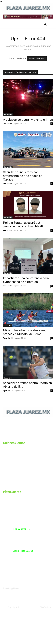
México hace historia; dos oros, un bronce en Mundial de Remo (26, 332)
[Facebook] (4, 437)
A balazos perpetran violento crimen (28, 119)
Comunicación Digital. (42, 609)
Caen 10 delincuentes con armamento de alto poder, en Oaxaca (22, 175)
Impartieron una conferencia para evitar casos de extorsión (26, 280)
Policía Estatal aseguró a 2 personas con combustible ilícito (26, 224)
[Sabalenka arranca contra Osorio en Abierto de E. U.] (28, 362)
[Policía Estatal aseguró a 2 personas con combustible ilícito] (28, 205)
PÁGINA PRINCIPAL (36, 59)
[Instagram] (12, 437)
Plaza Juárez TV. (21, 528)
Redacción (7, 123)
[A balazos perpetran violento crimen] (28, 97)
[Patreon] (19, 437)
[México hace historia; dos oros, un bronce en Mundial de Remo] (28, 309)
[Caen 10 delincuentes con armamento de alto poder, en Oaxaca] (28, 149)
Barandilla (8, 115)
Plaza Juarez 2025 (29, 607)
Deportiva (7, 325)
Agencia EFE (8, 338)
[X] (34, 437)
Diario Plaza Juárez (23, 550)
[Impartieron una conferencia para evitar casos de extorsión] (28, 256)
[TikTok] (27, 437)
